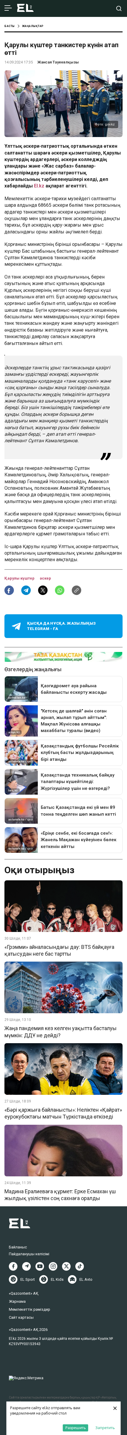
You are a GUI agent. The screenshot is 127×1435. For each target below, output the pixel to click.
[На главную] (25, 8)
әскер (45, 578)
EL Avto (85, 1279)
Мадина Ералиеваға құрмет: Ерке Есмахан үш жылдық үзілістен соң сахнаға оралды (60, 1194)
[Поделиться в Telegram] (26, 590)
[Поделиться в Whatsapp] (59, 590)
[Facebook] (13, 1266)
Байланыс (18, 1247)
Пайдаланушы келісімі (29, 1254)
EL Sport (27, 1279)
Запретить (105, 1427)
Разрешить (75, 1427)
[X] (66, 1266)
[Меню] (8, 8)
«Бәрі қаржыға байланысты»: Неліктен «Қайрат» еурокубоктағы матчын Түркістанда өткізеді (63, 1113)
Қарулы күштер (19, 578)
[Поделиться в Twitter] (43, 590)
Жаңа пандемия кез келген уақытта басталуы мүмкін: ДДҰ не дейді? (60, 1031)
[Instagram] (53, 1266)
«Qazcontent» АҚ (23, 1293)
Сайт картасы (21, 1317)
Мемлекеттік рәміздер (29, 1309)
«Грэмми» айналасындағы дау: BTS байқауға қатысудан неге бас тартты (59, 950)
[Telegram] (26, 1266)
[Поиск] (119, 8)
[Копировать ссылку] (76, 590)
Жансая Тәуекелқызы (58, 62)
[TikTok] (79, 1266)
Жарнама (17, 1301)
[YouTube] (39, 1266)
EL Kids (57, 1279)
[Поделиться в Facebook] (9, 590)
